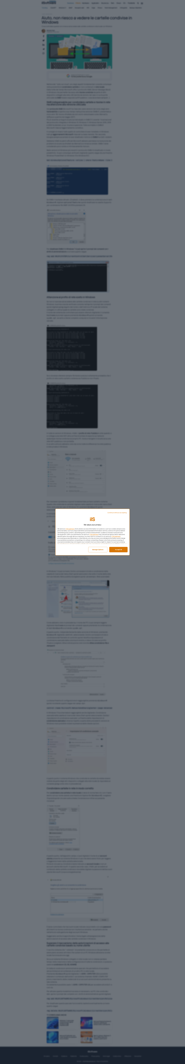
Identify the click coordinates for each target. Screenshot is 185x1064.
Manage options (97, 550)
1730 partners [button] (69, 529)
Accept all (118, 550)
